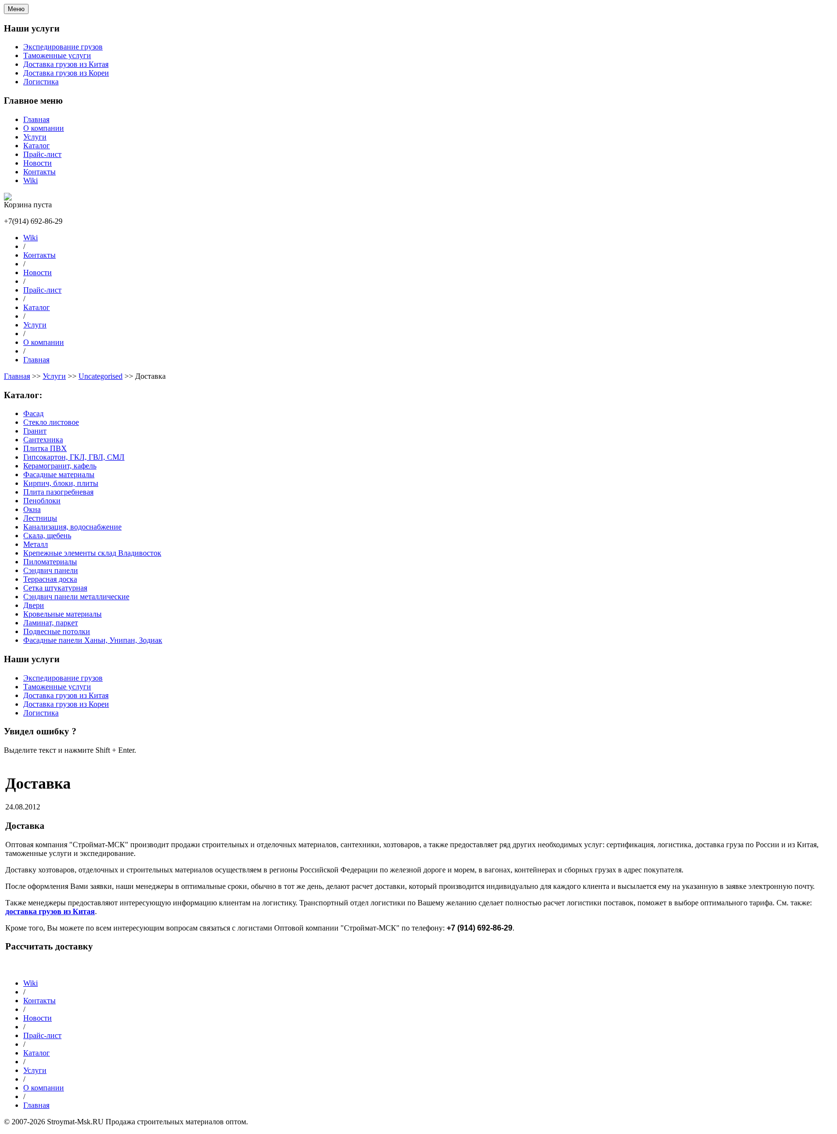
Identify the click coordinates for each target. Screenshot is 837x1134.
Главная (36, 119)
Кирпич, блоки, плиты (60, 483)
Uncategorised (100, 376)
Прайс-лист (42, 154)
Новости (37, 163)
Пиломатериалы (50, 562)
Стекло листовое (51, 422)
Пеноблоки (42, 501)
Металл (35, 544)
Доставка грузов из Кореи (66, 73)
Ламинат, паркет (50, 623)
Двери (33, 605)
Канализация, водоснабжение (72, 527)
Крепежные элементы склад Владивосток (92, 553)
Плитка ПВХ (45, 448)
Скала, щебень (47, 535)
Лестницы (40, 518)
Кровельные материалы (62, 614)
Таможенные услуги (57, 55)
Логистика (41, 82)
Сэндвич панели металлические (76, 596)
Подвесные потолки (56, 631)
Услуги (34, 137)
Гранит (34, 431)
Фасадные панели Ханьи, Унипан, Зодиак (92, 640)
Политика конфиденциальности (59, 967)
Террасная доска (50, 579)
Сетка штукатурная (55, 588)
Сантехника (43, 439)
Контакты (39, 172)
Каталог (36, 145)
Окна (32, 509)
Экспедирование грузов (63, 47)
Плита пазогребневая (58, 492)
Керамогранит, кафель (59, 466)
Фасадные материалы (58, 474)
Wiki (30, 180)
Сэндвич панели (50, 570)
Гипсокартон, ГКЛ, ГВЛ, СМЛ (73, 457)
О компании (43, 128)
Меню (16, 9)
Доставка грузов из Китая (65, 64)
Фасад (33, 413)
